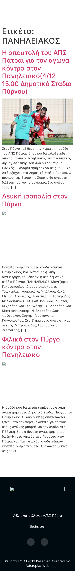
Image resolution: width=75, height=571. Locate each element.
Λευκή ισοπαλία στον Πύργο (35, 200)
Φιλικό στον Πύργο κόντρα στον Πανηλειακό (31, 347)
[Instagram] (44, 542)
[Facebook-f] (31, 542)
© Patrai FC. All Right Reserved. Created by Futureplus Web (37, 563)
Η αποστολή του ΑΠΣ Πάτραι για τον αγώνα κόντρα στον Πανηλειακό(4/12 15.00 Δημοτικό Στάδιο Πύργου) (36, 72)
